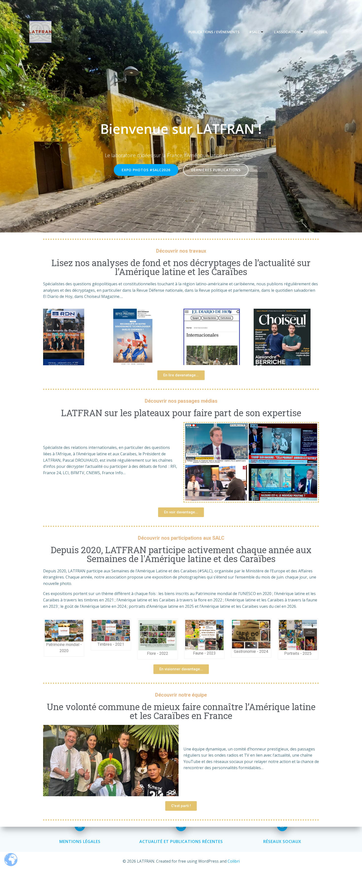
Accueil (321, 32)
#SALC (254, 32)
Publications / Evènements (213, 32)
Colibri (234, 861)
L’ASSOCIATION (287, 32)
